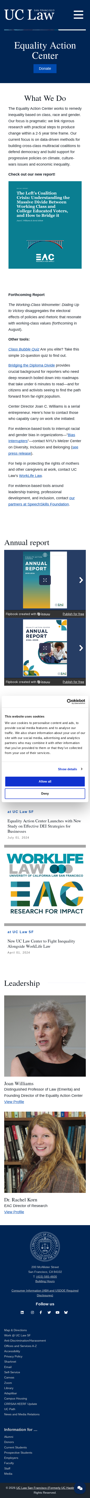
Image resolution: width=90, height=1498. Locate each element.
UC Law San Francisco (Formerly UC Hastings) (47, 1487)
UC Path (9, 1409)
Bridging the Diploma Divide (31, 365)
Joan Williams (18, 1083)
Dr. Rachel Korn (20, 1199)
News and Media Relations (22, 1414)
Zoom (8, 1382)
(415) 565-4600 (46, 1276)
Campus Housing (15, 1398)
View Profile (14, 1102)
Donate (45, 68)
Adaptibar (10, 1393)
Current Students (15, 1447)
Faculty (9, 1463)
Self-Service (12, 1372)
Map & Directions (15, 1330)
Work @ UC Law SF (17, 1335)
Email (8, 1367)
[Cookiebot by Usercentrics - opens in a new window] (67, 701)
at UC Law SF (21, 812)
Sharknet (10, 1361)
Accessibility (12, 1351)
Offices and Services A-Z (20, 1346)
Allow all (45, 781)
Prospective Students (18, 1452)
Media (8, 1473)
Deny (45, 793)
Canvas (9, 1377)
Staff (7, 1468)
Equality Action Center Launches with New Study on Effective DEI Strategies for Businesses (44, 826)
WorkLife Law (30, 476)
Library (8, 1388)
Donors (9, 1442)
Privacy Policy (13, 1356)
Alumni (8, 1436)
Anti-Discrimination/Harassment (25, 1340)
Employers (11, 1457)
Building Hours (45, 1281)
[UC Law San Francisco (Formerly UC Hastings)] (29, 14)
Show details (67, 769)
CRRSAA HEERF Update (20, 1404)
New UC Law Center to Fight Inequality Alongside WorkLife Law (41, 943)
